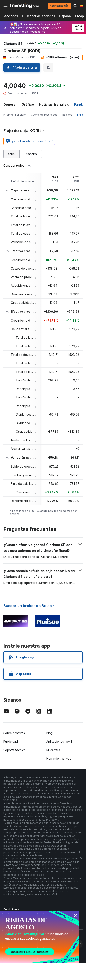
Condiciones (11, 909)
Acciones (11, 16)
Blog (49, 733)
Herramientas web (58, 758)
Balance (67, 114)
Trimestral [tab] (30, 154)
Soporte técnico (14, 750)
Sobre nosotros (14, 733)
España (65, 16)
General (9, 104)
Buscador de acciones (38, 16)
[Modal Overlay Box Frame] (39, 937)
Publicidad (10, 741)
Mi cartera (53, 750)
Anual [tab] (11, 154)
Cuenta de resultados (44, 114)
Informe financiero (14, 114)
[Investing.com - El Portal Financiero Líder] (24, 5)
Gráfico (28, 104)
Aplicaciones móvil (59, 741)
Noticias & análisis (54, 104)
